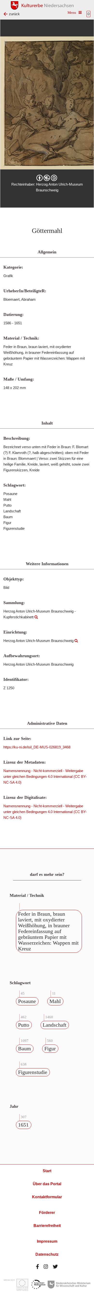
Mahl (55, 1001)
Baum (24, 1048)
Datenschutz (47, 1254)
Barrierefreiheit (47, 1226)
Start (47, 1171)
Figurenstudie (32, 1072)
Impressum (47, 1241)
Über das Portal (47, 1184)
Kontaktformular (47, 1197)
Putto (23, 1025)
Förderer (47, 1213)
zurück (14, 14)
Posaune (27, 1001)
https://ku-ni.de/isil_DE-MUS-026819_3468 (36, 747)
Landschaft (54, 1025)
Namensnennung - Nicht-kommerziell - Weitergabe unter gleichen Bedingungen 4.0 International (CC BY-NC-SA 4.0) (45, 776)
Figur (50, 1048)
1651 (23, 1125)
